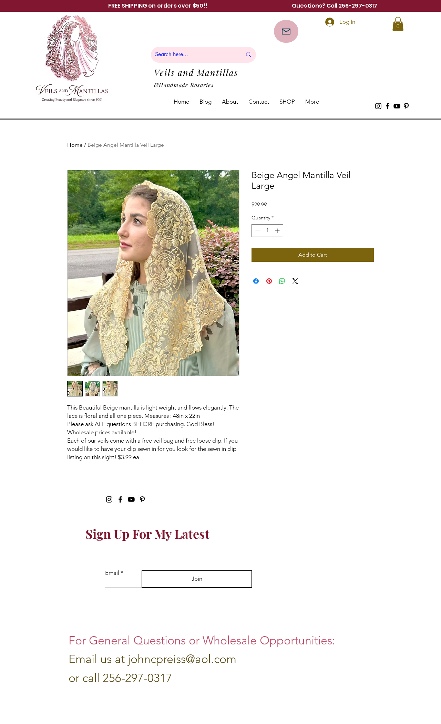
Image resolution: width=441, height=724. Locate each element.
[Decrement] (257, 231)
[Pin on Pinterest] (269, 281)
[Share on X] (295, 281)
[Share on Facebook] (256, 281)
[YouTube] (397, 106)
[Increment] (278, 231)
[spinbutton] (267, 231)
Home (75, 145)
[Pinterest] (406, 106)
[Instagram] (378, 106)
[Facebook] (387, 106)
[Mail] (286, 31)
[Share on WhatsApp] (282, 281)
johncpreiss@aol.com (182, 659)
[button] (398, 24)
